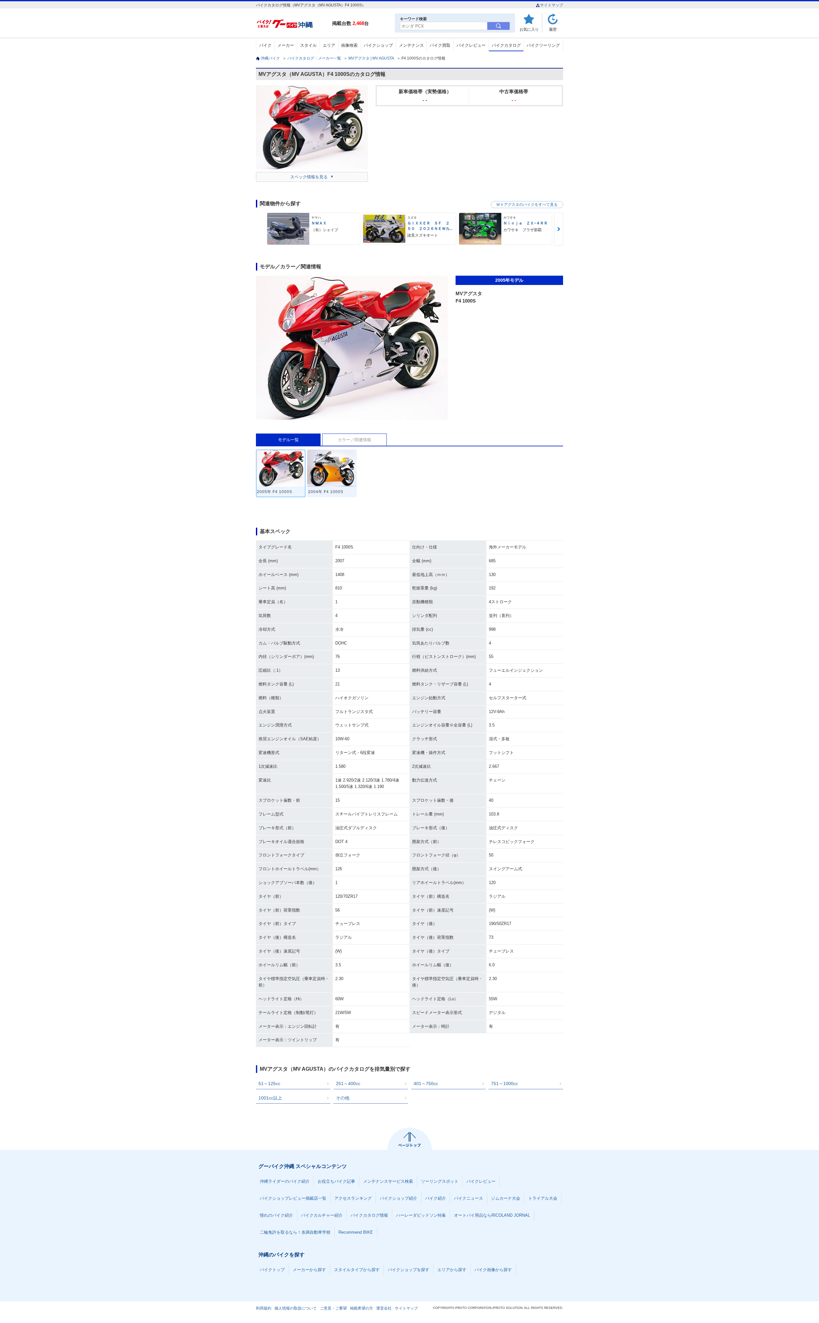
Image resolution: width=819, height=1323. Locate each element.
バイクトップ (272, 1269)
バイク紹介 (435, 1198)
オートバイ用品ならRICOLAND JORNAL (492, 1215)
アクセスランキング (353, 1198)
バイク (265, 45)
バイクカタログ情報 (369, 1215)
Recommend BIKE (355, 1232)
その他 (342, 1097)
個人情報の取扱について (295, 1308)
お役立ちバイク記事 (336, 1181)
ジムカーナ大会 (505, 1198)
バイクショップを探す (408, 1269)
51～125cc (269, 1083)
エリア (329, 45)
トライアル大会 (542, 1198)
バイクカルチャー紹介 (322, 1215)
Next (558, 229)
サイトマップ (551, 5)
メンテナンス (411, 45)
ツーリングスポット (439, 1181)
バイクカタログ (506, 45)
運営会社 (384, 1308)
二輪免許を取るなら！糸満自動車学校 (295, 1232)
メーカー (285, 45)
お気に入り (529, 29)
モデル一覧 (288, 439)
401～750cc (426, 1083)
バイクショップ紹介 (398, 1198)
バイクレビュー (471, 45)
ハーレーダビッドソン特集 (421, 1215)
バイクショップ (378, 45)
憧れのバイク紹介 (276, 1215)
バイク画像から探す (493, 1269)
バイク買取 (440, 45)
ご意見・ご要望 (333, 1308)
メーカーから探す (309, 1269)
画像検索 (349, 45)
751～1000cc (504, 1083)
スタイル (308, 45)
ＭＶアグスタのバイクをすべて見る (527, 204)
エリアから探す (451, 1269)
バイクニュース (468, 1198)
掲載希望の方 (361, 1308)
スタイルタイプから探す (357, 1269)
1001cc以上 (270, 1097)
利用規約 (263, 1308)
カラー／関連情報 (354, 439)
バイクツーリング (543, 45)
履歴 (553, 29)
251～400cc (348, 1083)
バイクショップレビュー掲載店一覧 (293, 1198)
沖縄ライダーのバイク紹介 (285, 1181)
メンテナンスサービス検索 (388, 1181)
